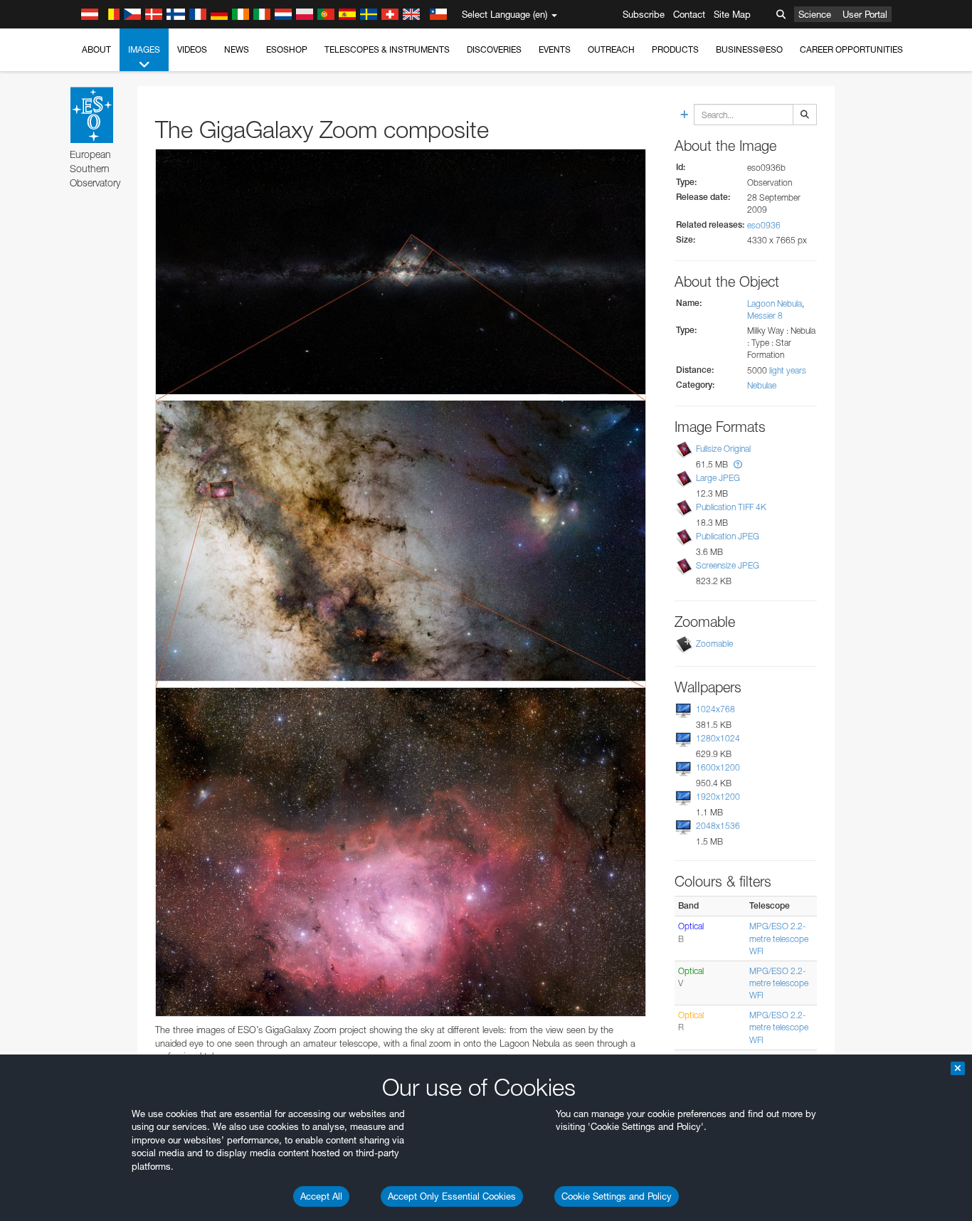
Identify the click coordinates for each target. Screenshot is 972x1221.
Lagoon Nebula (774, 303)
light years (787, 370)
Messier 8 (765, 315)
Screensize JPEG (727, 565)
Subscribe (644, 14)
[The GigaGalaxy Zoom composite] (400, 582)
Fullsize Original (723, 448)
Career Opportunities (851, 49)
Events (555, 49)
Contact (689, 14)
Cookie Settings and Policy (616, 1196)
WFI (756, 951)
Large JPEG (718, 477)
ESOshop (286, 49)
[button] (738, 464)
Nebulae (761, 385)
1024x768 (715, 709)
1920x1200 (718, 796)
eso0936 (764, 225)
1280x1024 (718, 738)
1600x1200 (718, 767)
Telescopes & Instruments (387, 49)
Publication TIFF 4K (731, 507)
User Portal (864, 14)
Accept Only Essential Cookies (452, 1196)
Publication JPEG (727, 536)
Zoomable (714, 643)
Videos (192, 49)
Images (144, 49)
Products (675, 49)
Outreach (611, 49)
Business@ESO (749, 49)
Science (814, 14)
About (96, 49)
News (236, 49)
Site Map (732, 14)
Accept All (321, 1196)
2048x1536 (718, 825)
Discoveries (494, 49)
